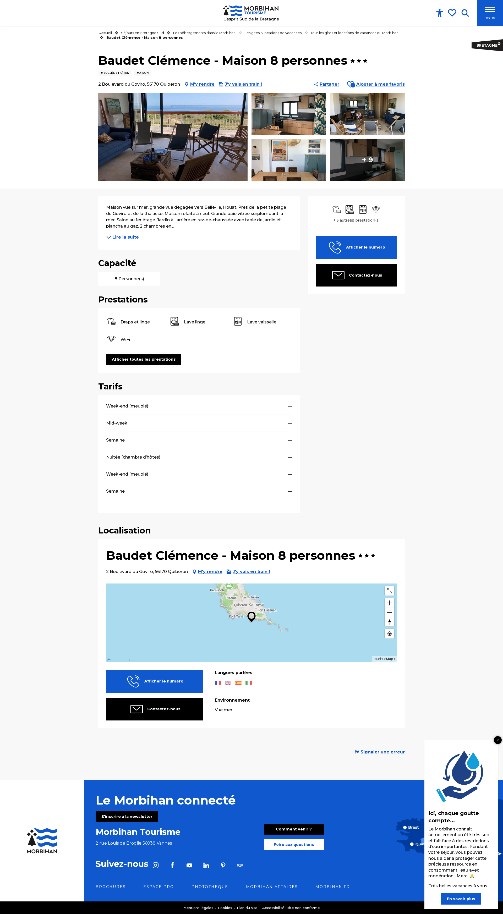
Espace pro (158, 886)
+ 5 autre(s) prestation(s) (356, 220)
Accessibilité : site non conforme (291, 908)
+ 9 (367, 159)
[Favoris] (452, 12)
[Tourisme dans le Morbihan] (251, 13)
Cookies (225, 908)
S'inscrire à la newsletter (126, 816)
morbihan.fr (332, 886)
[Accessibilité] (439, 13)
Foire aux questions (294, 844)
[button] (465, 13)
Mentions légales (198, 908)
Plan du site (248, 908)
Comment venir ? (294, 829)
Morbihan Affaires (272, 886)
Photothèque (210, 886)
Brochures (111, 886)
